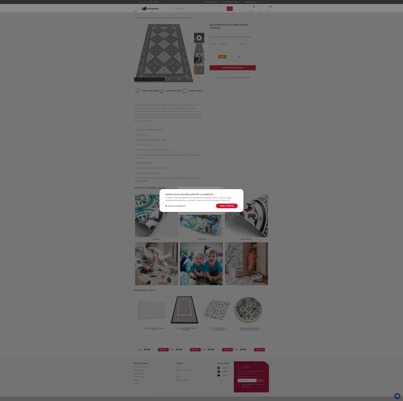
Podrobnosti (224, 200)
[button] (175, 206)
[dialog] (201, 200)
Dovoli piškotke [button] (227, 206)
